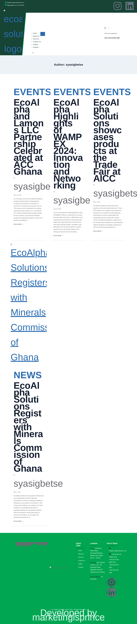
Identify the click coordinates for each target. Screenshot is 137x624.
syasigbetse (38, 186)
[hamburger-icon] (42, 34)
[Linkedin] (129, 6)
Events (32, 92)
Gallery (35, 44)
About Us (36, 36)
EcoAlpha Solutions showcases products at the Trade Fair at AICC (107, 140)
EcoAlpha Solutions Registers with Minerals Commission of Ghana (28, 427)
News (28, 375)
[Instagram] (117, 6)
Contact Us (37, 42)
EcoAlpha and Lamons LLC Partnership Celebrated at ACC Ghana (29, 137)
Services (36, 39)
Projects (36, 47)
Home (35, 33)
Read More (18, 224)
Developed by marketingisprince (68, 614)
